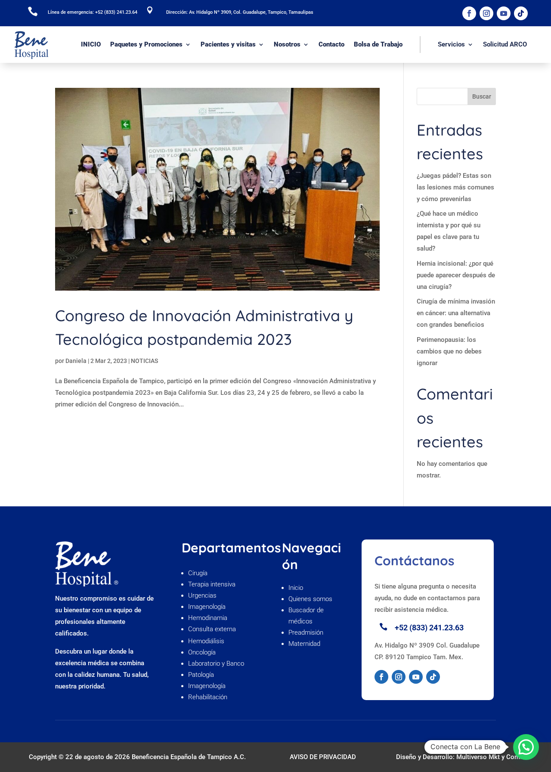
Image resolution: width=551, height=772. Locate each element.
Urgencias (202, 595)
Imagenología (207, 607)
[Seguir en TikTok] (521, 13)
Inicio (295, 588)
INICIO (91, 44)
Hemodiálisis (206, 641)
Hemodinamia (207, 618)
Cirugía (197, 573)
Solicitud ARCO (505, 44)
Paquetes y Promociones (146, 44)
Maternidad (304, 644)
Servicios (451, 44)
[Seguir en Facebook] (469, 13)
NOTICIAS (144, 360)
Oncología (202, 652)
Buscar (481, 96)
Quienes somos (311, 599)
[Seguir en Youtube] (504, 13)
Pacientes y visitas (228, 44)
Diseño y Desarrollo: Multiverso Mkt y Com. (459, 757)
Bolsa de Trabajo (378, 44)
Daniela (76, 360)
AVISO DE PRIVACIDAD (323, 757)
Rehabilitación (207, 697)
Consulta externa (213, 629)
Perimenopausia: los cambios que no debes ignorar (449, 351)
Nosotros (287, 44)
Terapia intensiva (211, 584)
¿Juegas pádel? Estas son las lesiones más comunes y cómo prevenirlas (455, 187)
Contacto (331, 44)
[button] (526, 747)
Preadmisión (306, 632)
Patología (201, 675)
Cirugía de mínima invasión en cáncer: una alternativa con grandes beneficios (456, 313)
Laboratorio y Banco (216, 663)
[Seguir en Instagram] (486, 13)
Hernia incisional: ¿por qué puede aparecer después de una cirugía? (456, 275)
